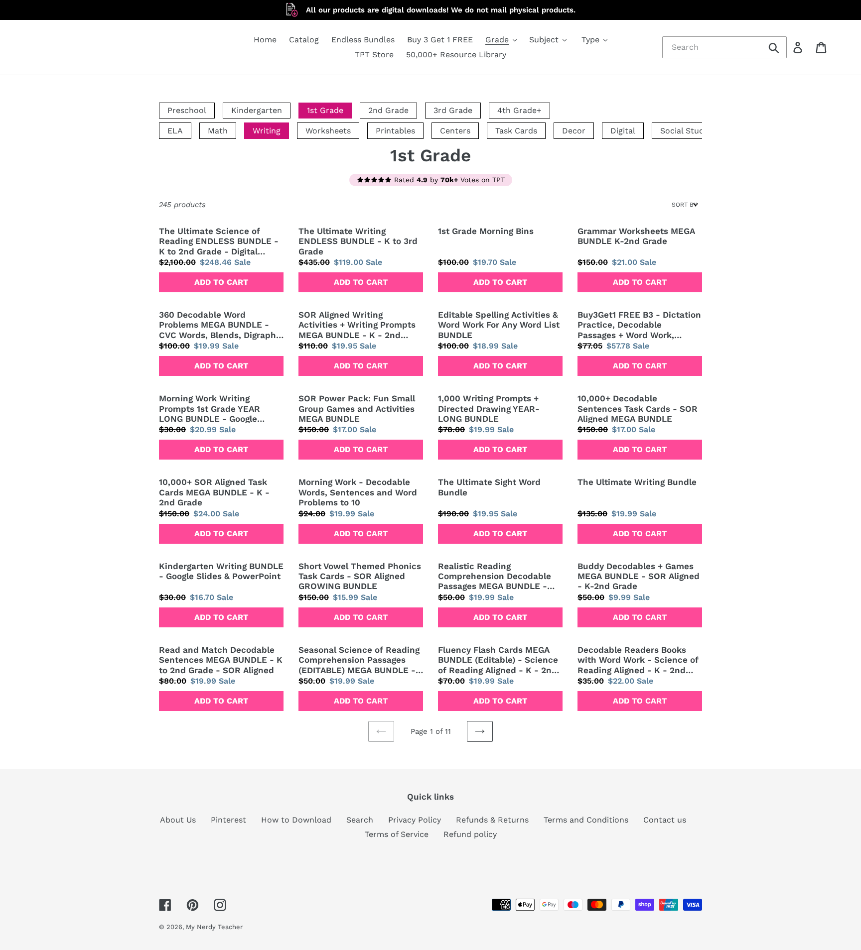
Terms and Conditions (586, 820)
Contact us (664, 820)
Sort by (684, 204)
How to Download (296, 820)
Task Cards (516, 130)
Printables (395, 130)
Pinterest (228, 820)
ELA (175, 130)
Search (359, 820)
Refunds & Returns (492, 820)
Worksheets (328, 130)
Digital (622, 130)
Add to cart (221, 282)
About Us (178, 820)
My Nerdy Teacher (214, 927)
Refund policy (470, 834)
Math (218, 130)
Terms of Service (397, 834)
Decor (573, 130)
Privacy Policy (414, 820)
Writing (267, 130)
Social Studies (687, 130)
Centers (455, 130)
